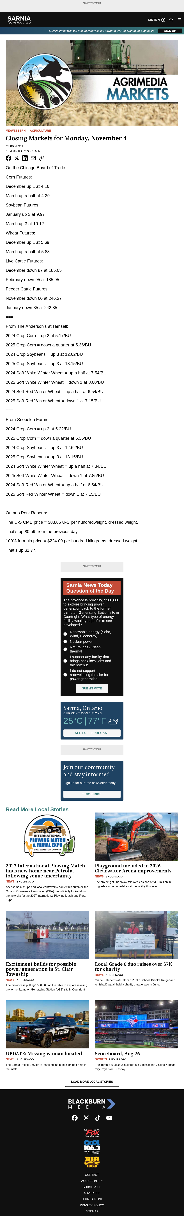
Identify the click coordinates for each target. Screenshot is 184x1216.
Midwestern (16, 130)
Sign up (170, 30)
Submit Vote (92, 688)
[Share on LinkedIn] (25, 158)
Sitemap (92, 1211)
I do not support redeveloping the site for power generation (89, 675)
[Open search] (171, 19)
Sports (101, 1059)
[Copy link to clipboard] (42, 158)
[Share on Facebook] (8, 158)
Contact (92, 1174)
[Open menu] (179, 19)
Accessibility (92, 1180)
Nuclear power (81, 642)
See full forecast (92, 732)
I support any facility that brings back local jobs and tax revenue (90, 661)
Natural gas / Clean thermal (85, 649)
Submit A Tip (92, 1187)
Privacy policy (92, 1205)
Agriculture (40, 130)
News (10, 881)
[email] (33, 158)
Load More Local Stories (92, 1081)
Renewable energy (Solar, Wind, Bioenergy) (90, 634)
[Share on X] (16, 158)
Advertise (92, 1193)
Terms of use (92, 1199)
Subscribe (92, 794)
